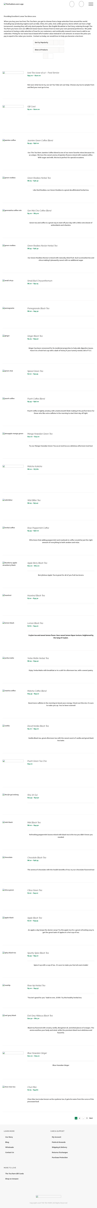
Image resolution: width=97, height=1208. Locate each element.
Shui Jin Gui (32, 795)
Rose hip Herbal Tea (36, 985)
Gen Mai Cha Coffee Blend (39, 210)
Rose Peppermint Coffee (38, 528)
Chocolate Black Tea (36, 857)
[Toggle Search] (81, 4)
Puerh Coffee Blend (36, 399)
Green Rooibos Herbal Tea (39, 178)
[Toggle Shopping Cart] (71, 4)
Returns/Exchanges (60, 1152)
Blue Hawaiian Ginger (37, 1053)
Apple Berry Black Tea (37, 563)
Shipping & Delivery (59, 1147)
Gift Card (31, 106)
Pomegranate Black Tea (38, 308)
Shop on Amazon (11, 1179)
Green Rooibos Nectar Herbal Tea (42, 246)
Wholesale (9, 1147)
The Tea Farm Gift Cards (14, 1174)
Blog (7, 1142)
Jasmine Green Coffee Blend (40, 140)
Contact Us (9, 1152)
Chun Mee (32, 1087)
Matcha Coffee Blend (37, 691)
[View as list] (50, 56)
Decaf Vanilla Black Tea (38, 726)
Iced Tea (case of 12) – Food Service (43, 73)
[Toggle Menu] (91, 4)
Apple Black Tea (34, 918)
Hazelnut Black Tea (36, 595)
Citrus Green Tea (34, 890)
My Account (56, 1137)
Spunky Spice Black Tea (38, 953)
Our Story (9, 1137)
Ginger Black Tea (35, 336)
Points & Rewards (58, 1142)
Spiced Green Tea (35, 371)
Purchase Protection (60, 1157)
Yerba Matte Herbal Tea (38, 658)
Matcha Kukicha (34, 466)
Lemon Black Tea (35, 623)
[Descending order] (61, 42)
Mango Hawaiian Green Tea (40, 434)
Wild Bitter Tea (34, 500)
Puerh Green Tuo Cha (37, 761)
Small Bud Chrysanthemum (39, 281)
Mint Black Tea (34, 822)
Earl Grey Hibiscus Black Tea (40, 1015)
